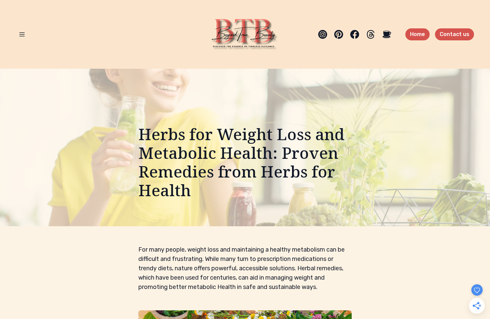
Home (417, 34)
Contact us (454, 34)
